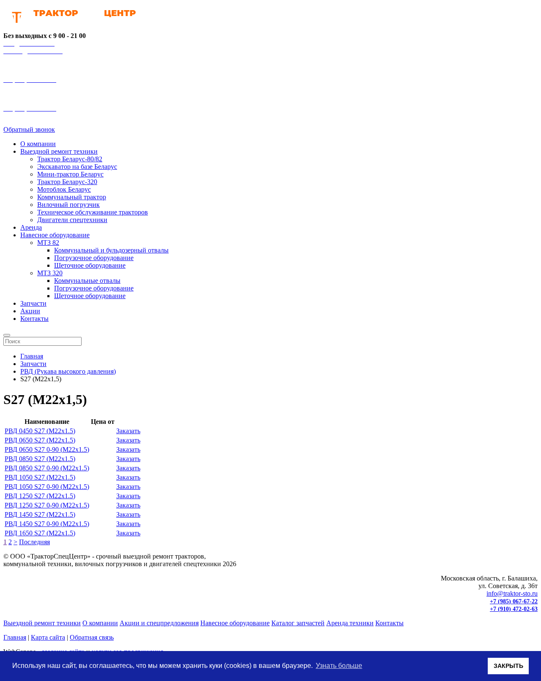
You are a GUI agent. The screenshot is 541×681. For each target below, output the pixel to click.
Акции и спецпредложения (159, 623)
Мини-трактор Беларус (70, 174)
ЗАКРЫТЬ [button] (508, 665)
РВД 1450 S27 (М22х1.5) (40, 514)
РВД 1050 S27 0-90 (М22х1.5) (47, 486)
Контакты (34, 318)
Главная (14, 637)
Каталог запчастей (298, 623)
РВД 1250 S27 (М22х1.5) (40, 495)
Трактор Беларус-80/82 (69, 159)
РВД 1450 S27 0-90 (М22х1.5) (47, 523)
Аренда (31, 227)
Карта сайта (48, 637)
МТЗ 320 (50, 273)
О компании (38, 143)
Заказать (128, 430)
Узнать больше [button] (339, 665)
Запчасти (33, 303)
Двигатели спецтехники (72, 219)
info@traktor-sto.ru (512, 593)
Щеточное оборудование (90, 265)
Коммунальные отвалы (87, 280)
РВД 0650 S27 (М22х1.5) (40, 440)
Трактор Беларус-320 (67, 181)
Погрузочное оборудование (94, 257)
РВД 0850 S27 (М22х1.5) (40, 458)
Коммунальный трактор (71, 197)
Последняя (34, 541)
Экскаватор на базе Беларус (77, 166)
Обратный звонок (29, 129)
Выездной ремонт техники (59, 151)
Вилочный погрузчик (68, 204)
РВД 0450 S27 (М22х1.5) (40, 430)
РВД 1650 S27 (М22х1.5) (40, 533)
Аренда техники (350, 623)
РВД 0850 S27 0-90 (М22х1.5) (47, 468)
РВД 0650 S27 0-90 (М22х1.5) (47, 449)
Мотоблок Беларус (64, 189)
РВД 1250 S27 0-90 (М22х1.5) (47, 505)
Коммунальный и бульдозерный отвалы (111, 250)
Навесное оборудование (55, 235)
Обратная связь (92, 637)
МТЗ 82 (48, 242)
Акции (30, 311)
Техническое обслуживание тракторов (92, 212)
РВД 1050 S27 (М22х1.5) (40, 477)
